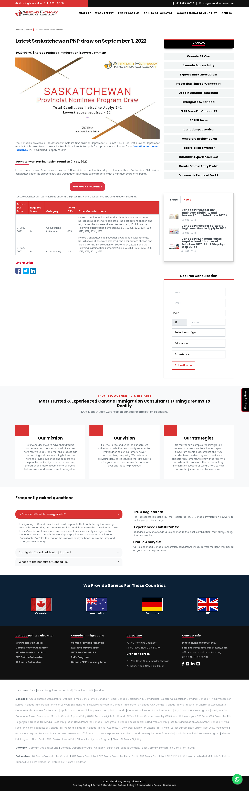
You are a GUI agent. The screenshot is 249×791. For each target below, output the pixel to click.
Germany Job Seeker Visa (43, 747)
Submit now (183, 365)
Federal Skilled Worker (198, 148)
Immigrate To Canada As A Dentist (144, 704)
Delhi (32, 690)
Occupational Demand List (197, 13)
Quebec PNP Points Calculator (32, 762)
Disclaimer (169, 785)
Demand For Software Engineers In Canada (97, 704)
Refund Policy (126, 785)
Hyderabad (65, 690)
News (28, 29)
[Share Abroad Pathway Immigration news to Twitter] (26, 271)
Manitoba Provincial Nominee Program (197, 733)
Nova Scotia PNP (41, 739)
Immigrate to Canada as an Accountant (186, 722)
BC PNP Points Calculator (181, 756)
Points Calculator (158, 13)
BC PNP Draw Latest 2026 (72, 733)
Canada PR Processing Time (88, 662)
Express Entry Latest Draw (198, 75)
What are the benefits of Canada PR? (43, 562)
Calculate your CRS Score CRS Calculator (202, 716)
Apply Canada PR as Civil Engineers (81, 710)
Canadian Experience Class (198, 157)
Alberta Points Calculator (31, 652)
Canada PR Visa (198, 56)
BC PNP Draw (199, 120)
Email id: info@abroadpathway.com (204, 647)
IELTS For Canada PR (83, 652)
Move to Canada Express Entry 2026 (72, 716)
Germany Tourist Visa (106, 747)
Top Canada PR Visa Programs (192, 710)
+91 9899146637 (184, 3)
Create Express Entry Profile (198, 166)
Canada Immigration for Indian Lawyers (47, 704)
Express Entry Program (85, 647)
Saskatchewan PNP (64, 739)
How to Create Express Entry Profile (109, 733)
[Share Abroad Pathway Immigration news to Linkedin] (33, 271)
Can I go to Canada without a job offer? (45, 552)
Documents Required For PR (198, 175)
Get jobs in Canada (114, 710)
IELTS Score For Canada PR (198, 111)
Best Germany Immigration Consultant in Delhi (168, 747)
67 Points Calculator (28, 662)
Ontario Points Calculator (31, 647)
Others (226, 13)
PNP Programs (129, 13)
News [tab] (187, 200)
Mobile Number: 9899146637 (199, 642)
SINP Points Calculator (29, 642)
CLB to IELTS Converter (120, 727)
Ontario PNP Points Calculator (69, 762)
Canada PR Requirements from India (153, 733)
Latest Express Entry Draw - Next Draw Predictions (199, 727)
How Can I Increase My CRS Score (158, 716)
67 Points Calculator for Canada (50, 756)
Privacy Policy (81, 785)
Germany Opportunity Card (76, 747)
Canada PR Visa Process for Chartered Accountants (196, 704)
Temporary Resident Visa (198, 139)
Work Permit (104, 13)
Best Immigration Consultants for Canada (78, 722)
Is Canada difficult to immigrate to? (42, 514)
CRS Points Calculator (29, 657)
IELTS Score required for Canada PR (36, 733)
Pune (40, 690)
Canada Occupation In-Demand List (138, 699)
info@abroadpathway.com (218, 3)
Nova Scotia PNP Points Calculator (145, 756)
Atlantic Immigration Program (93, 739)
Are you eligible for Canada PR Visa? (116, 716)
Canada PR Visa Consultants (79, 699)
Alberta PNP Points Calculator (214, 756)
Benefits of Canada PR (49, 727)
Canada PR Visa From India (87, 642)
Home (19, 29)
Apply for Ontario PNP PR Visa (152, 727)
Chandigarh (80, 690)
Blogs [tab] (174, 200)
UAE (91, 690)
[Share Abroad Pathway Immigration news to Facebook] (18, 271)
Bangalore (51, 690)
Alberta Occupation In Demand (179, 699)
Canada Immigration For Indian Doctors (150, 710)
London (99, 690)
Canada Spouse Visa (198, 129)
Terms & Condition (104, 785)
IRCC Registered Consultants (44, 699)
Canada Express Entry (198, 65)
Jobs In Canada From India (198, 93)
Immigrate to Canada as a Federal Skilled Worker (132, 722)
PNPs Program (80, 657)
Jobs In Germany (130, 747)
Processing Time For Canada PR (198, 84)
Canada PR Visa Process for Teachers (37, 710)
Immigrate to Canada (198, 102)
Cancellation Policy (149, 785)
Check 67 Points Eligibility (126, 739)
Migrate (85, 13)
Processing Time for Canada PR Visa (84, 727)
